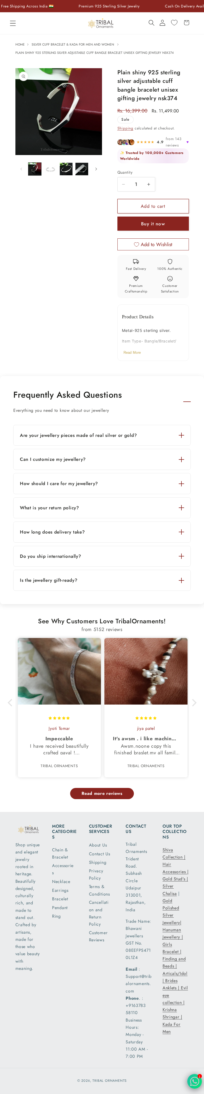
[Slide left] (21, 169)
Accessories (63, 869)
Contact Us (99, 854)
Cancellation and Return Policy (99, 913)
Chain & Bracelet (60, 853)
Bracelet (60, 899)
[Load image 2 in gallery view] (50, 169)
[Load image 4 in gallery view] (81, 169)
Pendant (60, 908)
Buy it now (153, 224)
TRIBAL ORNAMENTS (109, 1080)
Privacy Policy (96, 874)
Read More (132, 353)
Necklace (61, 882)
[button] (13, 23)
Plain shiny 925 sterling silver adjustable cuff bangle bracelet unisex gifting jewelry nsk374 (94, 52)
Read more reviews (102, 793)
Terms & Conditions (99, 890)
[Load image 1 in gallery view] (34, 169)
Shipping (125, 128)
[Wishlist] (174, 23)
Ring (56, 916)
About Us (98, 845)
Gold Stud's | (175, 879)
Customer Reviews (98, 936)
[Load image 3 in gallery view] (66, 169)
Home (20, 44)
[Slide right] (96, 169)
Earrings (60, 890)
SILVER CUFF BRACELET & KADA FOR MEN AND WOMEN (73, 44)
